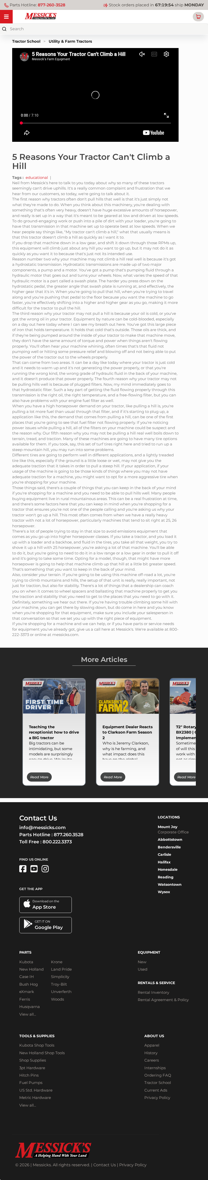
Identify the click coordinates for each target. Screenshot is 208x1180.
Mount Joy (167, 827)
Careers (151, 1060)
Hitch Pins (29, 1075)
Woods (57, 999)
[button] (198, 16)
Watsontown (170, 884)
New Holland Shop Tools (42, 1052)
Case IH (26, 976)
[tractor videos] (34, 869)
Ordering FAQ (157, 1075)
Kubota (26, 961)
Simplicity (60, 976)
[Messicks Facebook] (22, 869)
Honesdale (168, 869)
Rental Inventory (153, 992)
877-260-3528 (51, 5)
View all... (27, 1014)
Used (142, 969)
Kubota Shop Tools (36, 1045)
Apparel (151, 1045)
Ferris (24, 999)
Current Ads (155, 1090)
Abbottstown (170, 839)
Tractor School (26, 41)
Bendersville (169, 847)
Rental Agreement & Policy (163, 999)
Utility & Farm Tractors (70, 41)
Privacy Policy (157, 1097)
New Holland (31, 969)
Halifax (164, 862)
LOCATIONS (169, 817)
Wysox (164, 892)
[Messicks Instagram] (45, 869)
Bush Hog (28, 984)
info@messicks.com (42, 827)
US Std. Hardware (36, 1090)
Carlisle (164, 854)
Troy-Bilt (59, 984)
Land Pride (61, 969)
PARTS (25, 952)
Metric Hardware (35, 1097)
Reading (166, 877)
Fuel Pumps (30, 1082)
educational (37, 177)
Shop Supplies (32, 1060)
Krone (56, 961)
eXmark (26, 991)
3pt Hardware (32, 1067)
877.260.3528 (68, 834)
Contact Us (104, 1164)
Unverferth (61, 991)
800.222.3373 (57, 842)
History (151, 1052)
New (142, 961)
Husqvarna (29, 1006)
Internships (155, 1067)
